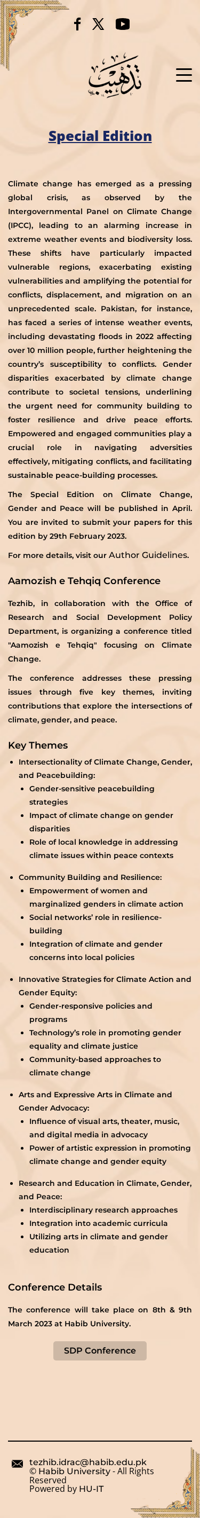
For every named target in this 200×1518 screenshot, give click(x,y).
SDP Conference (100, 1351)
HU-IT (91, 1489)
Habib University (74, 1471)
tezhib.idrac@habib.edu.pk (88, 1462)
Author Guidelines (148, 555)
